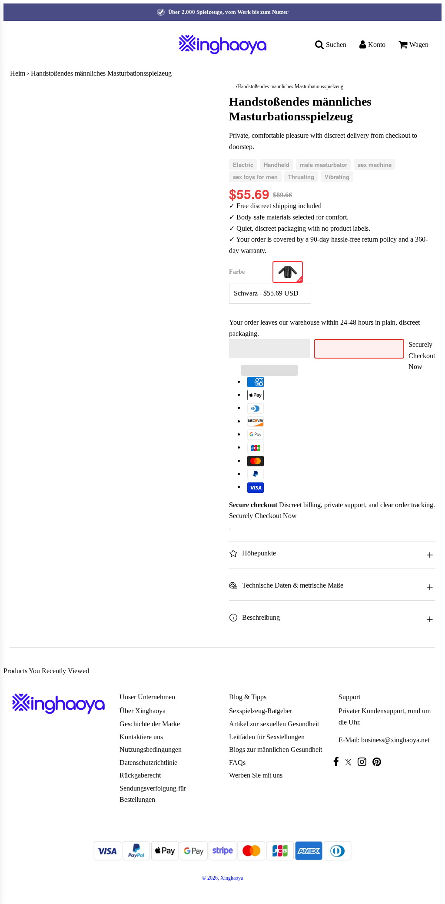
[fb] (338, 761)
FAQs (237, 762)
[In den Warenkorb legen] (230, 529)
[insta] (364, 761)
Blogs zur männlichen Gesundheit (275, 749)
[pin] (378, 761)
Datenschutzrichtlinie (148, 762)
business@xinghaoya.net (395, 740)
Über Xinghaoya (143, 711)
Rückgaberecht (140, 775)
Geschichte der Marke (150, 724)
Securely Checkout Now (421, 355)
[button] (269, 348)
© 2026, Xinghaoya (222, 878)
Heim (17, 73)
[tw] (350, 762)
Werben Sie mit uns (255, 775)
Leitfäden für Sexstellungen (267, 737)
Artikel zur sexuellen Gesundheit (274, 724)
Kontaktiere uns (141, 737)
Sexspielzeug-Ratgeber (260, 711)
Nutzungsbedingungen (151, 749)
